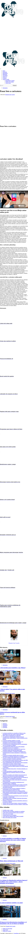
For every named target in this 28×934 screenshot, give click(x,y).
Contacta (5, 78)
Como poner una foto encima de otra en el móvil (13, 812)
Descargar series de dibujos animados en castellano (14, 811)
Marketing (5, 74)
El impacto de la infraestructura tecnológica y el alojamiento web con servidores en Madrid (13, 742)
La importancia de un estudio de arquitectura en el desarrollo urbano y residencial (13, 783)
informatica (5, 87)
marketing (5, 726)
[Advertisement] (14, 34)
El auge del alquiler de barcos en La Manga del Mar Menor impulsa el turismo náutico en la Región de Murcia (15, 791)
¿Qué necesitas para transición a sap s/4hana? (13, 667)
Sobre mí (5, 76)
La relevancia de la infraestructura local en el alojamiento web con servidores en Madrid (15, 745)
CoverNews (16, 933)
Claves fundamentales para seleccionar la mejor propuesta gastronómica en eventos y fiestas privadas (15, 763)
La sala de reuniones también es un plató (11, 740)
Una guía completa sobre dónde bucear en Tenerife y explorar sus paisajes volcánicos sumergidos (14, 758)
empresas (5, 723)
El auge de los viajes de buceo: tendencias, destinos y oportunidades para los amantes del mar (14, 789)
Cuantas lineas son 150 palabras (9, 815)
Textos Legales (6, 79)
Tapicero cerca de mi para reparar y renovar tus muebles (15, 803)
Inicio (4, 70)
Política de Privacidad (7, 928)
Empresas (5, 72)
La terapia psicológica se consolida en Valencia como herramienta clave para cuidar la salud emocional (14, 734)
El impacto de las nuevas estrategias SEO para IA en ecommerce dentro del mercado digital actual (14, 749)
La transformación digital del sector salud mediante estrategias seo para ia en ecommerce (13, 747)
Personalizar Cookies (9, 80)
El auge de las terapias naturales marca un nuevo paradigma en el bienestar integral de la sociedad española (15, 756)
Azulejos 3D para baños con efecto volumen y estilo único (15, 804)
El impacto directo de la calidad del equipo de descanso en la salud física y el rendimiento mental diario (15, 778)
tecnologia (5, 727)
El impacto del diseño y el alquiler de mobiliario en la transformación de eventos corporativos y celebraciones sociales (14, 753)
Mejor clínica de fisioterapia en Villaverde (12, 735)
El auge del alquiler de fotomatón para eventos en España (15, 784)
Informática (5, 73)
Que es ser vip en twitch (8, 813)
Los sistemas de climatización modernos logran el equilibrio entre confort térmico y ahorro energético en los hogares (15, 738)
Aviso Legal (8, 83)
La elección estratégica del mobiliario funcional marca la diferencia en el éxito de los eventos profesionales (15, 775)
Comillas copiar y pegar (8, 810)
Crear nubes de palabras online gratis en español (13, 816)
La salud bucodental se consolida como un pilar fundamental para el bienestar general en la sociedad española (14, 772)
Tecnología (5, 75)
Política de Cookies (9, 81)
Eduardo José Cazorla (10, 94)
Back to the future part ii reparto (9, 817)
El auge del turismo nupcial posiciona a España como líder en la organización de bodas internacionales (15, 761)
